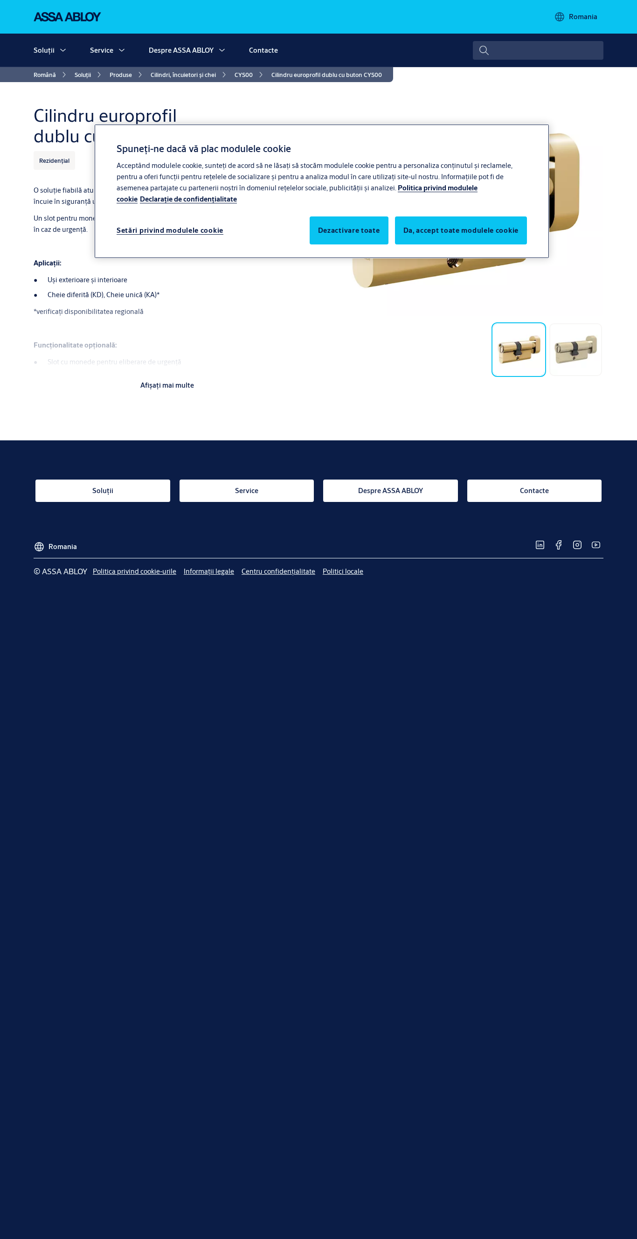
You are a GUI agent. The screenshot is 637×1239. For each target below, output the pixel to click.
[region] (321, 191)
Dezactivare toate (349, 229)
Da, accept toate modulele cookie (461, 229)
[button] (63, 50)
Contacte (263, 50)
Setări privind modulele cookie (170, 229)
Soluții (44, 50)
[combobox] (538, 50)
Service (101, 50)
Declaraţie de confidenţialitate (188, 198)
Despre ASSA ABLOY (181, 50)
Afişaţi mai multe (167, 385)
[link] (51, 74)
